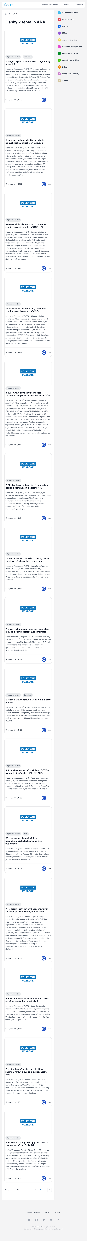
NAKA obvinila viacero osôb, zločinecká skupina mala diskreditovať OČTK (25, 310)
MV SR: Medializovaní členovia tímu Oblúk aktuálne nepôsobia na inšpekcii (27, 1000)
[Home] (7, 14)
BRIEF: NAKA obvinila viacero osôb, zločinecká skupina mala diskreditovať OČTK (28, 394)
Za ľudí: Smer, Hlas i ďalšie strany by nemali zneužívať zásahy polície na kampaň (27, 559)
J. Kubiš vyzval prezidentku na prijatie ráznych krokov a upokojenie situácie (24, 141)
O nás (66, 5)
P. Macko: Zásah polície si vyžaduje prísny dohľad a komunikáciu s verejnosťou (26, 486)
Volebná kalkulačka (49, 5)
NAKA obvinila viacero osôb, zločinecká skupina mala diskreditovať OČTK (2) (25, 225)
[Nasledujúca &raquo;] (49, 1190)
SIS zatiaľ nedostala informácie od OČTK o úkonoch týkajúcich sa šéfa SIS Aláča (27, 771)
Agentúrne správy (13, 57)
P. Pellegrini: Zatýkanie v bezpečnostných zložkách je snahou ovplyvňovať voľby (26, 910)
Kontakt (79, 5)
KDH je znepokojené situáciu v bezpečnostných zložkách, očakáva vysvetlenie (23, 841)
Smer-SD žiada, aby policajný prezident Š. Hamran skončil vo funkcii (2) (26, 1144)
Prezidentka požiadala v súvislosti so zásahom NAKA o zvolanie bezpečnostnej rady (26, 1072)
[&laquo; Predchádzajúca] (27, 1190)
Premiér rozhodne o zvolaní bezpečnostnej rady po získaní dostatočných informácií (27, 630)
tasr (49, 100)
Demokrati (27, 57)
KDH (26, 834)
